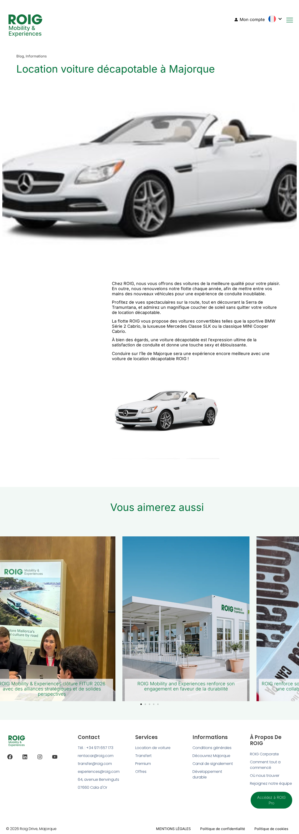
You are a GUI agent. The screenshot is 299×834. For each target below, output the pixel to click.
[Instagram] (40, 757)
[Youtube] (54, 757)
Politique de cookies (271, 829)
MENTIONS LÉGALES (173, 829)
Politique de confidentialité (222, 829)
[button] (141, 704)
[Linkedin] (25, 757)
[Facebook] (10, 757)
